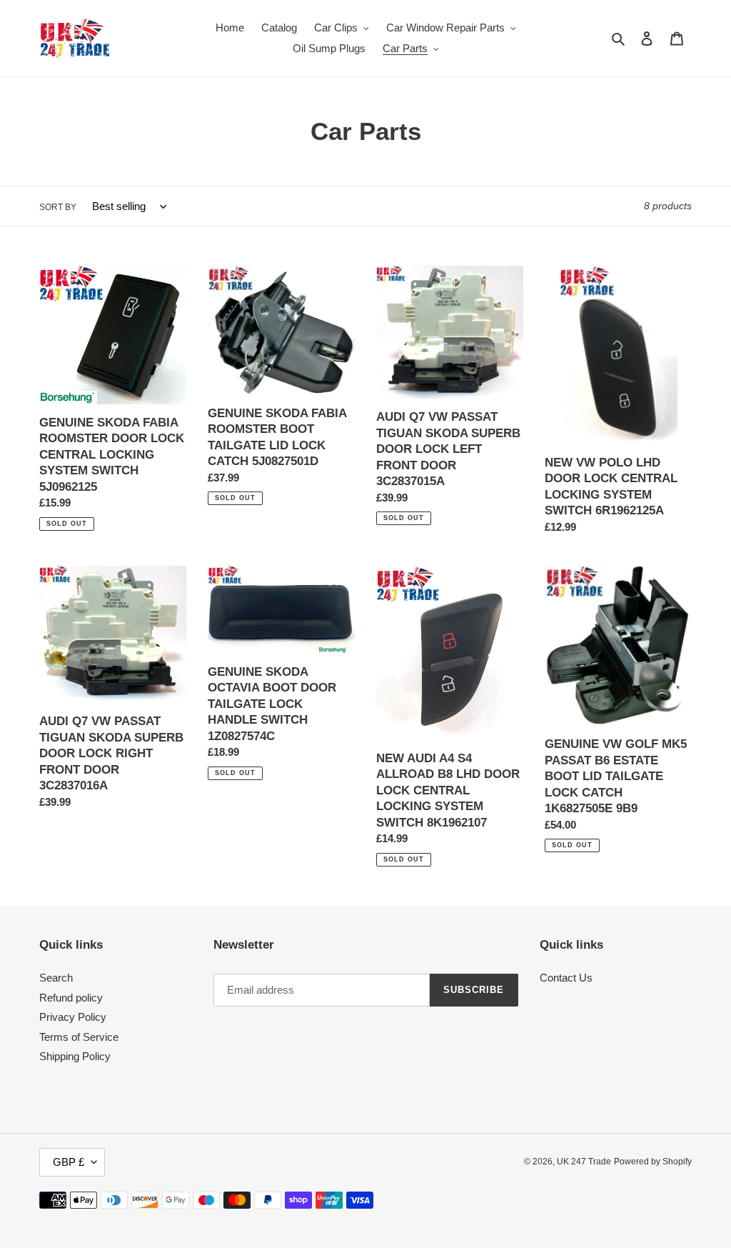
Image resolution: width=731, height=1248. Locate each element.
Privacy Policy (72, 1017)
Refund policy (71, 998)
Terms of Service (79, 1037)
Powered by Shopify (653, 1162)
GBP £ (68, 1162)
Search (56, 978)
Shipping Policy (75, 1056)
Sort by (57, 207)
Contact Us (566, 978)
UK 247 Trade (584, 1162)
